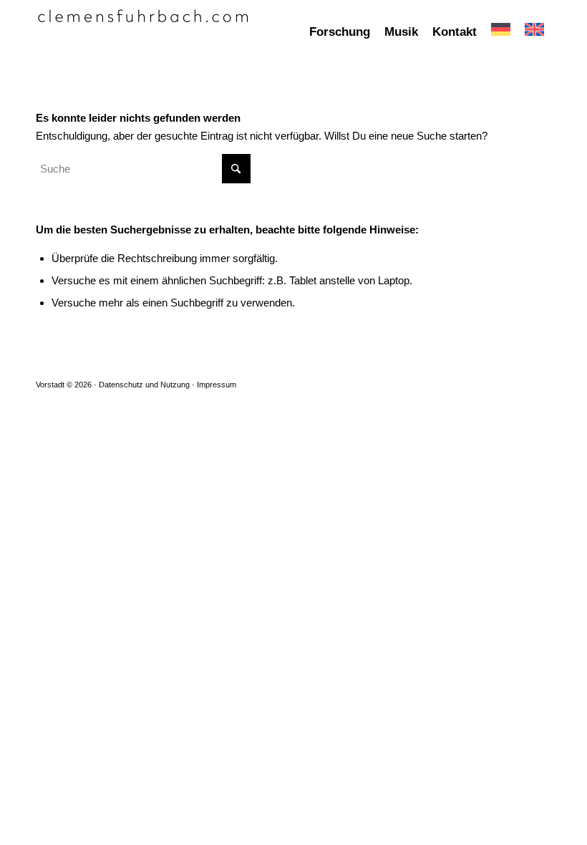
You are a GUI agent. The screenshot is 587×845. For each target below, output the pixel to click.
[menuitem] (339, 32)
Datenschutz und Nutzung (144, 384)
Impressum (216, 384)
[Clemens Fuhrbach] (143, 32)
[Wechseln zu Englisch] (534, 32)
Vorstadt (50, 384)
